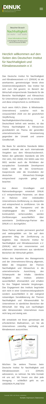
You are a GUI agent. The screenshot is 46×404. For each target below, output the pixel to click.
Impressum (30, 398)
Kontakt (22, 398)
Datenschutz (39, 398)
